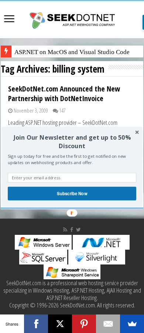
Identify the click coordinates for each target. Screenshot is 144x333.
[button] (72, 141)
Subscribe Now (72, 193)
